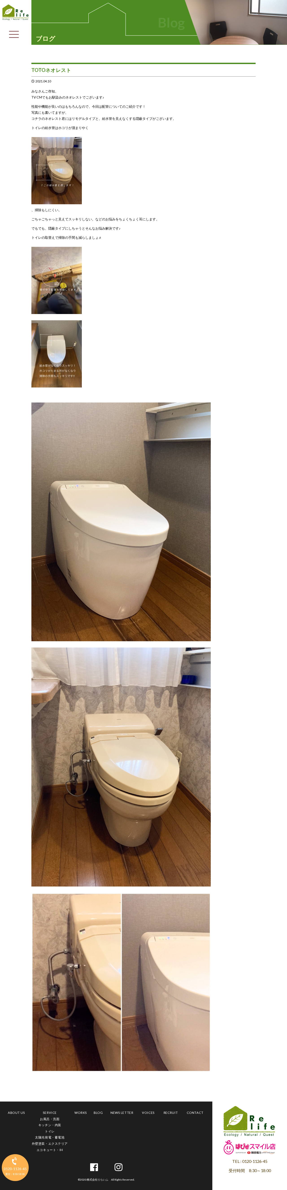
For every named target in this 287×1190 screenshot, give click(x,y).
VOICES (148, 1113)
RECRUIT (170, 1113)
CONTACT (195, 1113)
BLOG (98, 1113)
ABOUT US (16, 1113)
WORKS (80, 1113)
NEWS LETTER (122, 1113)
